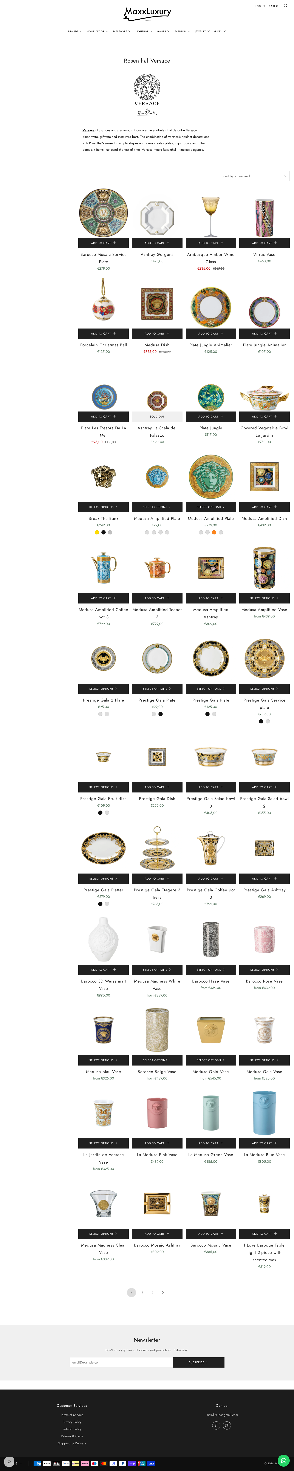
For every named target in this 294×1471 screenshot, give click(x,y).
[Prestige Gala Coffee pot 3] (211, 848)
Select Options (101, 507)
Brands (73, 31)
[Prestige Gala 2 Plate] (103, 658)
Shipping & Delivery (72, 1443)
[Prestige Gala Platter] (103, 848)
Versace (88, 130)
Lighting (142, 31)
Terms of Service (71, 1415)
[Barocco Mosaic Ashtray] (157, 1203)
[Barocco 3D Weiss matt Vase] (103, 939)
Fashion (180, 31)
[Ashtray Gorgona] (157, 213)
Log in (260, 6)
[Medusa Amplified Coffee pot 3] (103, 568)
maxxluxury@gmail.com (222, 1415)
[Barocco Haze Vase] (211, 939)
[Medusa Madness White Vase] (157, 939)
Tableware (120, 31)
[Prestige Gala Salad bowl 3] (211, 757)
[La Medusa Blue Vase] (264, 1113)
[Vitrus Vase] (264, 213)
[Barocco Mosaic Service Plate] (103, 213)
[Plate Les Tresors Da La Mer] (103, 386)
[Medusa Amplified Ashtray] (211, 568)
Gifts (218, 31)
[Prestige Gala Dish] (157, 757)
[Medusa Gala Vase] (264, 1030)
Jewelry (200, 31)
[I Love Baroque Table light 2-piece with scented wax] (264, 1203)
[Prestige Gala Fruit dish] (103, 757)
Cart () (274, 6)
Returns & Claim (72, 1436)
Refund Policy (72, 1429)
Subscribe (196, 1362)
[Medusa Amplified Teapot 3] (157, 568)
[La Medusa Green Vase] (211, 1113)
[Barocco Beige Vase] (157, 1030)
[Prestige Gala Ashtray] (264, 848)
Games (161, 31)
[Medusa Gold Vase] (211, 1030)
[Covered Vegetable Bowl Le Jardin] (264, 386)
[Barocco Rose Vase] (264, 939)
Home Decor (95, 31)
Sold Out (157, 417)
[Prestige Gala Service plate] (264, 658)
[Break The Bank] (103, 476)
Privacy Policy (72, 1422)
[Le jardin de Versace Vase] (103, 1113)
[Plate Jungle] (211, 386)
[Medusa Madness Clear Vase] (103, 1203)
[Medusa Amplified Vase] (264, 568)
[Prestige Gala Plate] (157, 658)
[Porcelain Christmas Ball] (103, 303)
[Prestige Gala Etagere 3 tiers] (157, 848)
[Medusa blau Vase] (103, 1030)
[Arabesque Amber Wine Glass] (211, 213)
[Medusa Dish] (157, 303)
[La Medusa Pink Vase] (157, 1113)
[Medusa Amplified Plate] (157, 476)
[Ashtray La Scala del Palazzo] (157, 386)
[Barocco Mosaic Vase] (211, 1203)
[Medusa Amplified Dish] (264, 476)
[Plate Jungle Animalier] (211, 303)
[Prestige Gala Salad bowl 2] (264, 757)
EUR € (12, 1463)
